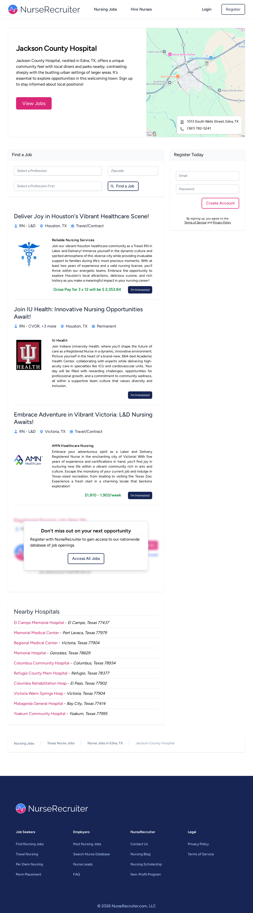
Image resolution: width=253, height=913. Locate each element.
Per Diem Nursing (29, 864)
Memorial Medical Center (36, 632)
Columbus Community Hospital (41, 663)
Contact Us (139, 844)
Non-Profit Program (145, 874)
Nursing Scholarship (146, 864)
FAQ (76, 874)
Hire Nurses (141, 9)
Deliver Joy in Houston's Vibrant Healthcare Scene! (81, 216)
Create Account (220, 203)
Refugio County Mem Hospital (40, 673)
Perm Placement (28, 874)
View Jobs (33, 103)
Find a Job (125, 186)
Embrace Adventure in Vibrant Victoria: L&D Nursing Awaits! (83, 418)
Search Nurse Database (91, 854)
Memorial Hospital (30, 653)
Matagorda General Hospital (38, 703)
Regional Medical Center (36, 642)
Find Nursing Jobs (30, 844)
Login (206, 9)
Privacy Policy (222, 222)
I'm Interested (140, 290)
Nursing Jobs (105, 9)
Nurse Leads (83, 864)
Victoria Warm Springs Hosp (38, 693)
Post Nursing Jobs (87, 844)
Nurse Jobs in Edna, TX (105, 743)
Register (233, 9)
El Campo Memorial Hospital (39, 622)
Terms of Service (195, 222)
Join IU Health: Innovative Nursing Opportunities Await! (78, 313)
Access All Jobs (86, 558)
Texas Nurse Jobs (61, 743)
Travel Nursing (27, 854)
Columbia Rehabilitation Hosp (40, 683)
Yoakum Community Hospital (39, 713)
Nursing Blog (140, 854)
